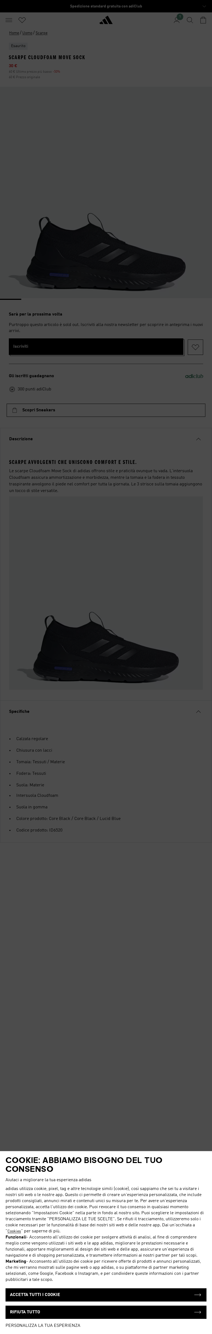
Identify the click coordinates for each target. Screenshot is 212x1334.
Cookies (14, 1231)
